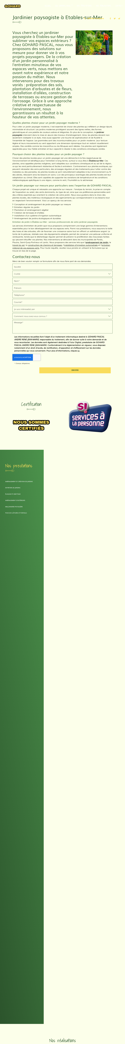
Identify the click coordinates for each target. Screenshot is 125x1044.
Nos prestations (84, 5)
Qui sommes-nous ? (64, 5)
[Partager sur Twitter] (115, 18)
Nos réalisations (103, 5)
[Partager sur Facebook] (110, 18)
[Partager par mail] (119, 18)
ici (78, 350)
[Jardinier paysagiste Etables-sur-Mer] (94, 42)
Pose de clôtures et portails (16, 513)
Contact (119, 5)
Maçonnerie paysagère (14, 507)
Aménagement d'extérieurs (15, 500)
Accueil (48, 5)
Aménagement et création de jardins (19, 481)
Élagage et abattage (13, 494)
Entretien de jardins (12, 488)
